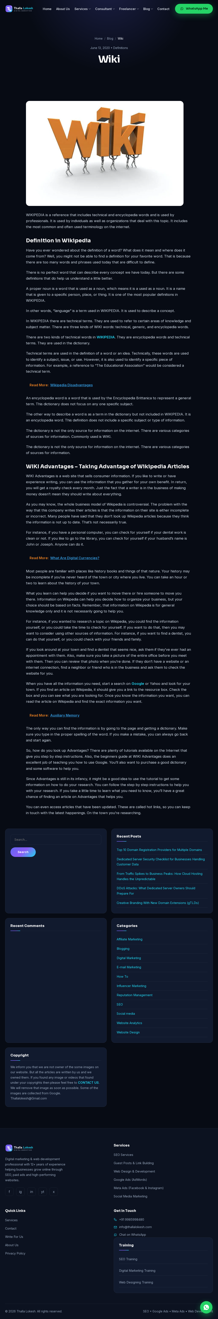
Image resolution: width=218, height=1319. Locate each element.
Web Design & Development (134, 1171)
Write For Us (14, 1237)
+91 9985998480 (131, 1219)
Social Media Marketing (130, 1196)
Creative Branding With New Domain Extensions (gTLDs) (158, 903)
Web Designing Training (136, 1282)
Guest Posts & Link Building (134, 1163)
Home (47, 9)
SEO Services (123, 1155)
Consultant (103, 9)
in (31, 1192)
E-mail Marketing (129, 967)
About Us (63, 9)
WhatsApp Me (197, 8)
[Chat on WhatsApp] (206, 1307)
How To (122, 976)
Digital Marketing (129, 958)
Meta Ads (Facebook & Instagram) (139, 1188)
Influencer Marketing (131, 986)
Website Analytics (129, 1023)
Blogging (123, 948)
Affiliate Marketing (129, 939)
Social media (126, 1013)
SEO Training (128, 1259)
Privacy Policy (15, 1253)
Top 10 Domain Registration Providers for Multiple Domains (159, 850)
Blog (146, 9)
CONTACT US (88, 1082)
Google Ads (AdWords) (130, 1179)
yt (42, 1192)
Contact (163, 9)
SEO (120, 1004)
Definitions (120, 48)
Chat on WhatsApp (132, 1234)
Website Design (128, 1032)
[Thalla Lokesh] (21, 8)
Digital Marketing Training (137, 1270)
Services (81, 9)
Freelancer (127, 9)
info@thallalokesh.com (135, 1227)
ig (20, 1192)
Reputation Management (134, 995)
